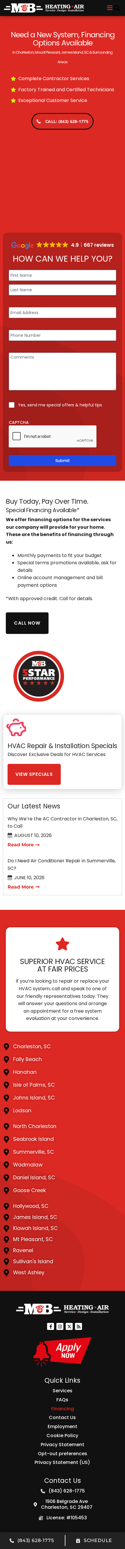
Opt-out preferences (62, 1453)
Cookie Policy (62, 1435)
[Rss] (78, 1326)
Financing (62, 1408)
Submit (62, 461)
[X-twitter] (69, 1326)
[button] (117, 8)
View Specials (34, 774)
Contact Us (62, 1417)
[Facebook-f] (50, 1326)
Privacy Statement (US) (62, 1462)
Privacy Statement (62, 1444)
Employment (62, 1426)
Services (62, 1390)
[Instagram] (59, 1326)
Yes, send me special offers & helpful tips (60, 405)
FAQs (62, 1399)
